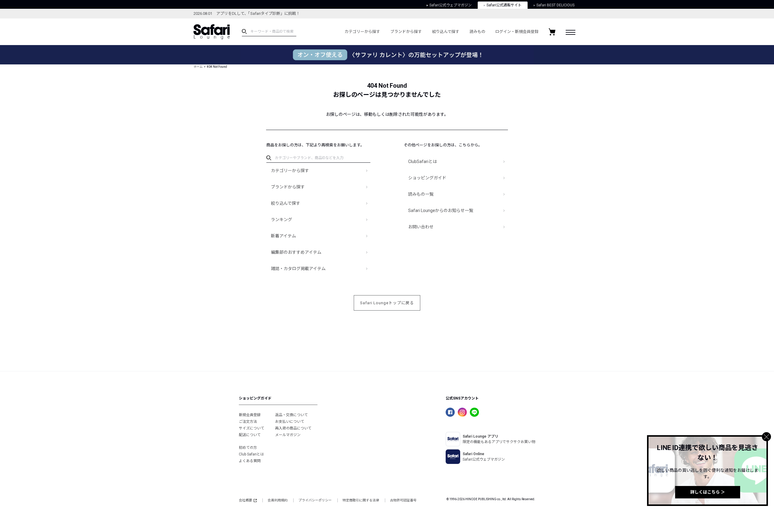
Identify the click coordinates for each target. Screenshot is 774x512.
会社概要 (245, 500)
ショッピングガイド (427, 177)
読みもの (477, 31)
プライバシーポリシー (315, 500)
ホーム (198, 66)
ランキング (281, 219)
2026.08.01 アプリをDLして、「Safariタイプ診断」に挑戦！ (247, 13)
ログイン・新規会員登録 (516, 31)
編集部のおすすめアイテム (296, 252)
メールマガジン (288, 435)
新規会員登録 (250, 415)
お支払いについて (289, 421)
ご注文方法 (248, 421)
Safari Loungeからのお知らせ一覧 (440, 210)
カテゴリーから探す (362, 31)
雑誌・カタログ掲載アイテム (298, 268)
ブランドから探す (406, 31)
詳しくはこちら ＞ (707, 492)
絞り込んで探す (445, 31)
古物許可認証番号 (403, 500)
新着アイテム (283, 235)
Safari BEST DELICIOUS (555, 5)
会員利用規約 (278, 500)
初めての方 (248, 447)
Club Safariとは (251, 454)
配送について (250, 435)
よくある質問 (250, 461)
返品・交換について (291, 415)
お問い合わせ (421, 226)
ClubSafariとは (422, 161)
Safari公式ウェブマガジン (450, 5)
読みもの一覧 (421, 194)
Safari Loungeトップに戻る (387, 303)
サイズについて (251, 428)
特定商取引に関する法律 (361, 500)
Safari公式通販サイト (504, 5)
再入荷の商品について (293, 428)
